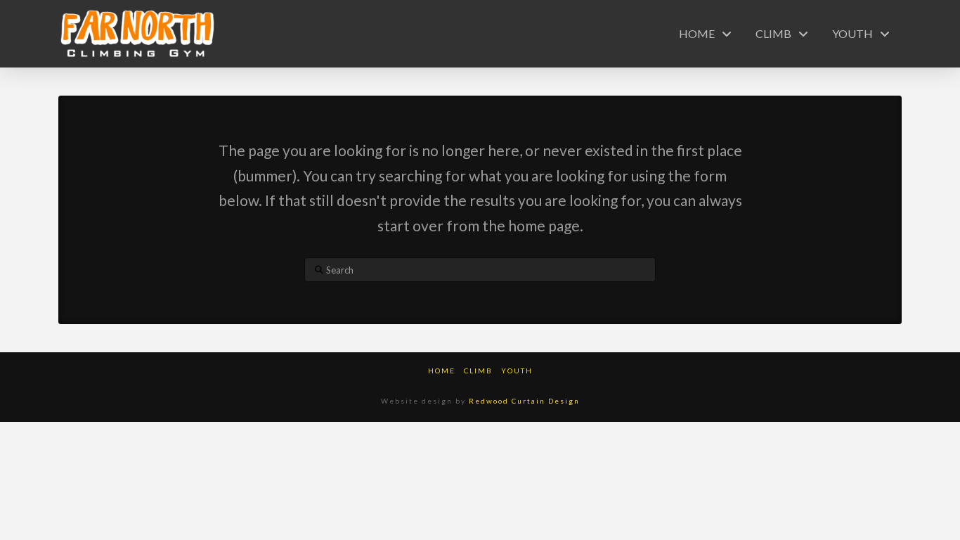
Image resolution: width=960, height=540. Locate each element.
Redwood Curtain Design (524, 401)
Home (441, 370)
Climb (478, 370)
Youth (517, 370)
